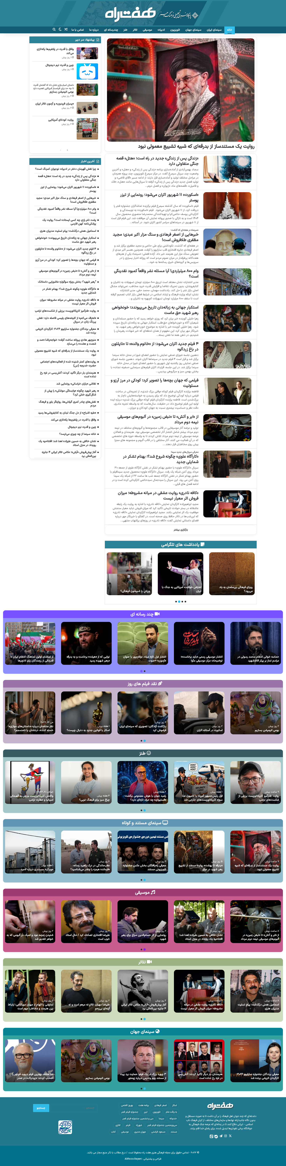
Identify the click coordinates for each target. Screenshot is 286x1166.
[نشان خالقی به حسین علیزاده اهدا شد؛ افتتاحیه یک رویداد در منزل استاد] (199, 921)
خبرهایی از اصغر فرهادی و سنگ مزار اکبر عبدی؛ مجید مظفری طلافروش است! (155, 237)
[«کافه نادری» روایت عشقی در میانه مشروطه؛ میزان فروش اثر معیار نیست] (227, 503)
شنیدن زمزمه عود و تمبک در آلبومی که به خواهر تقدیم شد (30, 937)
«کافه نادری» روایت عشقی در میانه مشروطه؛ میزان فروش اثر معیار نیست (158, 495)
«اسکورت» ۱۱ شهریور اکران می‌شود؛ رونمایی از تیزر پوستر (159, 197)
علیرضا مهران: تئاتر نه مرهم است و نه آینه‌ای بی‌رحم (89, 1007)
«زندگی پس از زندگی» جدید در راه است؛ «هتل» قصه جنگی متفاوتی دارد (157, 161)
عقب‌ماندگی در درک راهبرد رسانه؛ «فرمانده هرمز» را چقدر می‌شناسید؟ (90, 868)
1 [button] (185, 601)
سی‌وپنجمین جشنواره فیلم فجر (162, 1125)
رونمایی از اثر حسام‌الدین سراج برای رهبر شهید (143, 937)
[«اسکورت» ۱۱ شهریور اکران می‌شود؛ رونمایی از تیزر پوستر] (227, 205)
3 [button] (179, 601)
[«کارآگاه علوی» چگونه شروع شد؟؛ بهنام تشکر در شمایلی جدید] (227, 464)
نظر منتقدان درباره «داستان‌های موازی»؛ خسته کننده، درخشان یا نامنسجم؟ (30, 728)
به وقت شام (171, 1112)
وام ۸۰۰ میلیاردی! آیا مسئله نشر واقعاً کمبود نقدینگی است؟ (156, 273)
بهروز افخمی (127, 1105)
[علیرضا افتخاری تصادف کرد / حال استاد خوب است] (86, 921)
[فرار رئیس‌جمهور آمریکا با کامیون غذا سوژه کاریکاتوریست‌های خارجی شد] (199, 782)
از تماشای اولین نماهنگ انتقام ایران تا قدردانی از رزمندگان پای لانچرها (32, 659)
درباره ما (94, 30)
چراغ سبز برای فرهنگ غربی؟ (94, 800)
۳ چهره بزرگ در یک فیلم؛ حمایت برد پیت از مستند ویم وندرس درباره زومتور (143, 1076)
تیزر (145, 1112)
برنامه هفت (143, 1105)
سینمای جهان (193, 30)
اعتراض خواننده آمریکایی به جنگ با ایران (233, 589)
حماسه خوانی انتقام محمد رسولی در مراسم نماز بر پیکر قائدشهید (258, 659)
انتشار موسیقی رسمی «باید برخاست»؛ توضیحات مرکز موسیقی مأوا (202, 659)
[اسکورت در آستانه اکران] (199, 712)
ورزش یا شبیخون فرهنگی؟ (186, 591)
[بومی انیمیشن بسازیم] (87, 90)
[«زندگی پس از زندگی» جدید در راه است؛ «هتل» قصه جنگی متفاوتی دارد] (227, 169)
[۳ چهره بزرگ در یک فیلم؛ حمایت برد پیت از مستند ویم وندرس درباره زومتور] (143, 1060)
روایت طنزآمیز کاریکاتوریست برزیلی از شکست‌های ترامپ (259, 798)
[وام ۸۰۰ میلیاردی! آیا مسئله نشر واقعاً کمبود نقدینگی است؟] (227, 281)
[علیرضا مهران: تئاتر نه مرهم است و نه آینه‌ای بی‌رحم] (86, 991)
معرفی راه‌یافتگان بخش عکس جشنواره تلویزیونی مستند (144, 868)
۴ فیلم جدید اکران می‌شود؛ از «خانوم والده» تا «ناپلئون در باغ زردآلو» (154, 346)
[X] (230, 1136)
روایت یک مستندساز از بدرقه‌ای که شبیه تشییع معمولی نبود (196, 146)
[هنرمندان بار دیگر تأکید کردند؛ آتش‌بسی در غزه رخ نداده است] (199, 1060)
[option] (232, 573)
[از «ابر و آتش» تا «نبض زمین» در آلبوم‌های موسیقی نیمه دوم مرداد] (227, 427)
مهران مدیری (140, 1132)
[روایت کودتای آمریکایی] (87, 129)
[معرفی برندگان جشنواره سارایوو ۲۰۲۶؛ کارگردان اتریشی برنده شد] (255, 1060)
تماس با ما (78, 30)
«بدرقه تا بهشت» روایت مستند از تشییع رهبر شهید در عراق (201, 868)
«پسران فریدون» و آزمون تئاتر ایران (54, 104)
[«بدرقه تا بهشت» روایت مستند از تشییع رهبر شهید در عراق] (199, 852)
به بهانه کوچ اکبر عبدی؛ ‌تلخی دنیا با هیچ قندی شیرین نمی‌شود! (129, 589)
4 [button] (176, 601)
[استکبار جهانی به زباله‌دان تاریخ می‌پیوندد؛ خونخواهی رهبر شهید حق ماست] (227, 318)
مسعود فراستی (158, 1132)
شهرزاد (139, 1125)
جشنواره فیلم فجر (129, 1112)
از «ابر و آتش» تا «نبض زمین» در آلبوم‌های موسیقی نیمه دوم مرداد (158, 419)
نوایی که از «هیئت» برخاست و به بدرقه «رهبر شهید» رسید (88, 659)
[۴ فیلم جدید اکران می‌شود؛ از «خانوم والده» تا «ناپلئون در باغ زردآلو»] (227, 354)
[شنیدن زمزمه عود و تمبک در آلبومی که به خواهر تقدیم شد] (30, 921)
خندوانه (173, 1118)
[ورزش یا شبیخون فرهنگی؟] (180, 573)
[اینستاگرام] (225, 1136)
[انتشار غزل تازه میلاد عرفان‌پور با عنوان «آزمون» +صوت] (143, 643)
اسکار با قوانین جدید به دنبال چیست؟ (88, 730)
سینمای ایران (214, 30)
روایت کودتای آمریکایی (61, 120)
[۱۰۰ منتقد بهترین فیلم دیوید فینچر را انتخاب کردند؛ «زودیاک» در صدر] (30, 1060)
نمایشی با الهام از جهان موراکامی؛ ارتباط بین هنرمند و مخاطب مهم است (30, 1007)
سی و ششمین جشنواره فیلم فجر (137, 1118)
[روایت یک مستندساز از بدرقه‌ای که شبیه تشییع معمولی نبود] (180, 90)
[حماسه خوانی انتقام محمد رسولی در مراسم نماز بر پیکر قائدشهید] (255, 643)
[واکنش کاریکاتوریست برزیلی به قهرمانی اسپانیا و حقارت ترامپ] (30, 782)
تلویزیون (175, 30)
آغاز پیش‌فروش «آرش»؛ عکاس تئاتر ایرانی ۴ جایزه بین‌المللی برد (143, 1007)
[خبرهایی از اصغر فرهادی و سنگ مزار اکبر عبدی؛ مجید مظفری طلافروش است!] (227, 242)
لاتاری (117, 1125)
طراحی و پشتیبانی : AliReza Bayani (143, 1159)
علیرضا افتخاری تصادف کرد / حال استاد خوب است (88, 937)
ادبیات (161, 30)
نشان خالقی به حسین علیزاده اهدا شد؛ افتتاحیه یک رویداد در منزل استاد (201, 937)
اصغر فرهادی (160, 1105)
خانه (229, 30)
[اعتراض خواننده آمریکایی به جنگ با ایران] (232, 573)
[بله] (216, 1136)
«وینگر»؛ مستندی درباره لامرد (37, 869)
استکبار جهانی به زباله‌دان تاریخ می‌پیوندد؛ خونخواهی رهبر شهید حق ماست (155, 310)
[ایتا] (211, 1136)
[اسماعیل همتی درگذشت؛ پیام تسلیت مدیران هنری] (255, 991)
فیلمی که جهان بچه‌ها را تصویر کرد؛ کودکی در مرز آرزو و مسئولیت (154, 383)
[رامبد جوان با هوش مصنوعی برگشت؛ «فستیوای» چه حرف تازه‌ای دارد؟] (143, 782)
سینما (161, 1118)
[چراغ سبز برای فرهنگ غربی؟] (86, 782)
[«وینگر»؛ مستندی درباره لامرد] (30, 852)
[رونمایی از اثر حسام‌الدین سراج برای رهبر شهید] (143, 921)
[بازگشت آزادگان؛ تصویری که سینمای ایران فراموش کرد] (143, 712)
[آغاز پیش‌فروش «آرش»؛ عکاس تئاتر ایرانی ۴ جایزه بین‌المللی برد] (143, 991)
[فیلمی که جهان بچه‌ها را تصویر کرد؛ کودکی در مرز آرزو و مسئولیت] (227, 391)
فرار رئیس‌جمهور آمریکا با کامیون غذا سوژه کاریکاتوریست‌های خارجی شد (202, 798)
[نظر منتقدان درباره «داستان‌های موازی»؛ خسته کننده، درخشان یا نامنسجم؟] (30, 712)
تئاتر (135, 30)
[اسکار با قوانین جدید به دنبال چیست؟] (86, 712)
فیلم (128, 1125)
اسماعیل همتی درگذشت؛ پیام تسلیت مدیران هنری (258, 1007)
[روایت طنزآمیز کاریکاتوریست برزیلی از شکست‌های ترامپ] (255, 782)
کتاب (113, 1132)
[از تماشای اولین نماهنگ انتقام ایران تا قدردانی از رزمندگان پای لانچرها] (30, 643)
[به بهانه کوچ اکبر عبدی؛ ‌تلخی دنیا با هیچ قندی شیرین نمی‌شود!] (129, 573)
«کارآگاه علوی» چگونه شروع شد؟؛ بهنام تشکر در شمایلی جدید (160, 459)
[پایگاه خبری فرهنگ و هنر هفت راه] (143, 13)
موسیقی (147, 30)
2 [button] (182, 601)
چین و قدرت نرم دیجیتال (60, 65)
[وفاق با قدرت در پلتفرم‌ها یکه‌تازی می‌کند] (87, 53)
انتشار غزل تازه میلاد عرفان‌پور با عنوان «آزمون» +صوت (144, 659)
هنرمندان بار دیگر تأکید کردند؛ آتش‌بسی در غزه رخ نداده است (200, 1076)
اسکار (174, 1105)
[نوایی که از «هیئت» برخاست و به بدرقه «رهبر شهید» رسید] (86, 643)
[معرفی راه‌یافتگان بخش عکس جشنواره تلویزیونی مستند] (143, 852)
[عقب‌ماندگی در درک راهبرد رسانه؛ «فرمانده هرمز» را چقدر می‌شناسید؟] (86, 852)
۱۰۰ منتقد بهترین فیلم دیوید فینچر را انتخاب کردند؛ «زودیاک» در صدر (32, 1076)
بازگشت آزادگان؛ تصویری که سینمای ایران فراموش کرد (142, 728)
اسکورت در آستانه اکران (210, 730)
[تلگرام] (220, 1136)
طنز (125, 30)
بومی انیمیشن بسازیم (62, 92)
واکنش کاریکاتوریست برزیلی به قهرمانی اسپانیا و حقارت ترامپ (31, 798)
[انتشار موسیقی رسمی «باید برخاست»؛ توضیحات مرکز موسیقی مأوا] (199, 643)
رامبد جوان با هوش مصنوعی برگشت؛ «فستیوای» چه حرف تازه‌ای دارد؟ (145, 798)
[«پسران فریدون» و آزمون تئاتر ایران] (87, 108)
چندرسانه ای (111, 30)
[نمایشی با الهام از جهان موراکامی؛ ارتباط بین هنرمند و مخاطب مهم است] (30, 991)
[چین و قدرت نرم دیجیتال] (87, 71)
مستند (174, 1132)
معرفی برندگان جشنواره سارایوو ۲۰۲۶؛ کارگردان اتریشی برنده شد (258, 1076)
